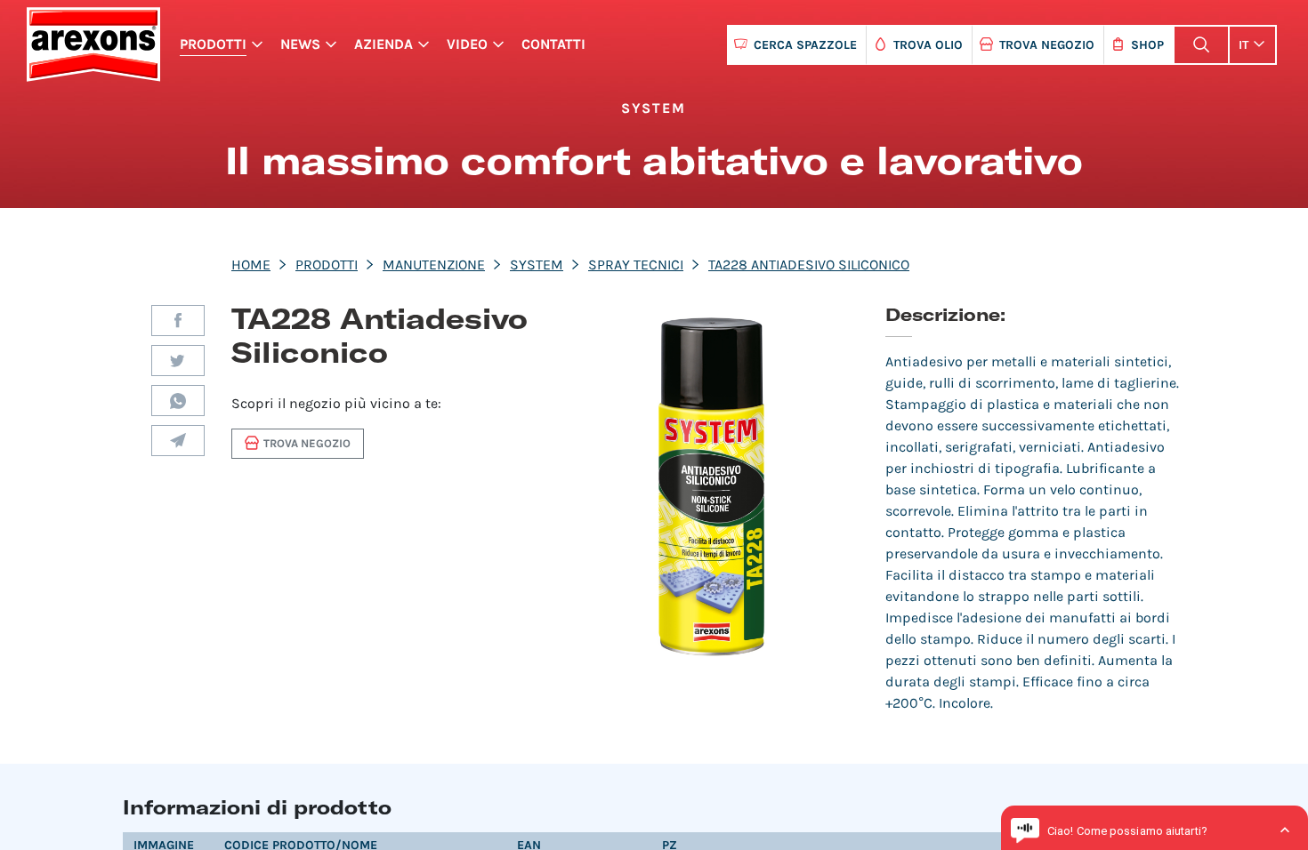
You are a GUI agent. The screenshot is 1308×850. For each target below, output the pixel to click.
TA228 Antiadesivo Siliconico (808, 264)
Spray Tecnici (635, 264)
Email (178, 440)
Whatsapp (178, 400)
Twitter (178, 360)
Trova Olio (928, 44)
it (1243, 44)
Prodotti (213, 44)
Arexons (93, 44)
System (536, 264)
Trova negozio (307, 443)
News (300, 44)
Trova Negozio (1046, 44)
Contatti (553, 44)
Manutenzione (434, 264)
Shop (1147, 44)
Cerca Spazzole (805, 44)
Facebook (178, 320)
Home (250, 264)
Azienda (383, 44)
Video (467, 44)
